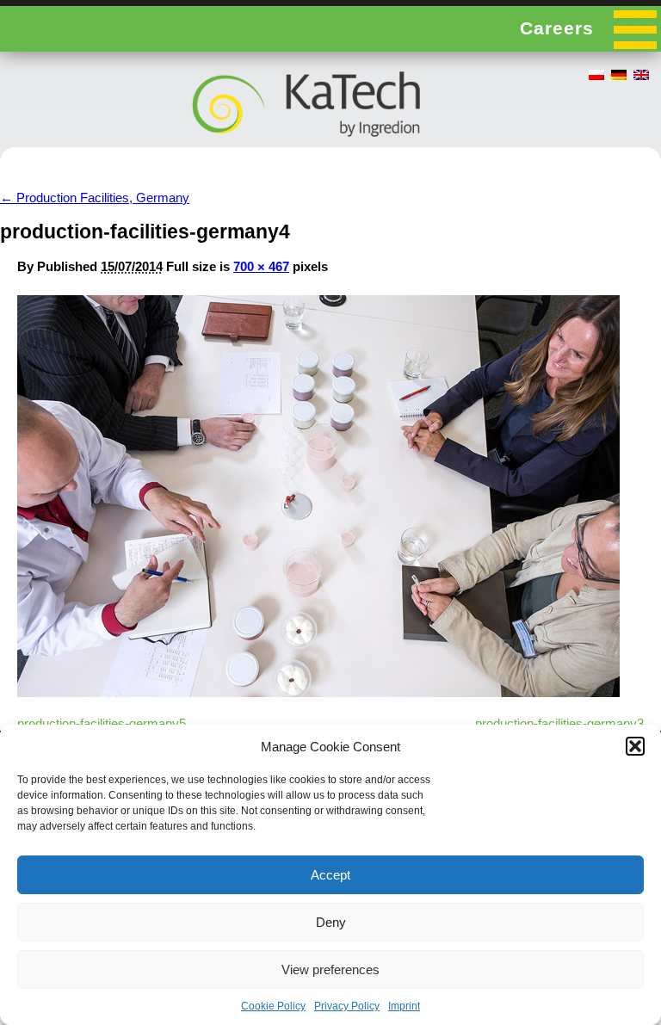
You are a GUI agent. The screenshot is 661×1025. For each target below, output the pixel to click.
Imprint (404, 1006)
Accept (330, 875)
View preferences (330, 969)
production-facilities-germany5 (101, 723)
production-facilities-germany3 (559, 723)
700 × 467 (261, 266)
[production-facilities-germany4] (318, 692)
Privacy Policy (347, 1006)
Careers (557, 28)
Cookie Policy (273, 1006)
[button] (635, 746)
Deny (331, 922)
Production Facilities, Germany (94, 197)
